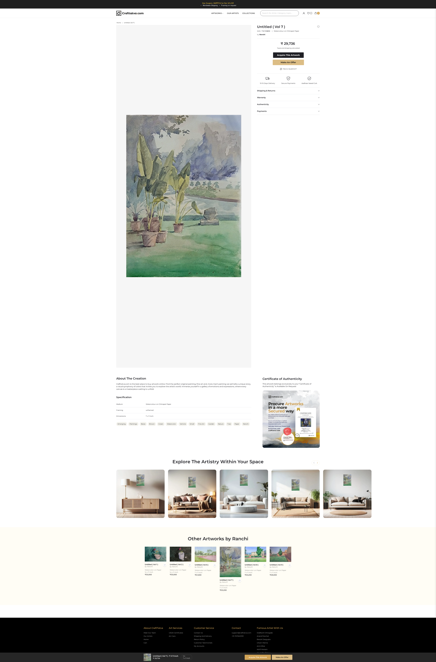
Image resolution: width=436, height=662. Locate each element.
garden (211, 424)
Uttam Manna (262, 643)
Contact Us (198, 633)
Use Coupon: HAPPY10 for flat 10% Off (218, 3)
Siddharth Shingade (265, 633)
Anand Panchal (263, 636)
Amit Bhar (261, 646)
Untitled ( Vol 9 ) (276, 565)
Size (184, 656)
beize (143, 424)
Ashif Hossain (262, 649)
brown (152, 424)
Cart (145, 643)
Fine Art (201, 424)
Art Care (172, 636)
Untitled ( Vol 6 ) (201, 565)
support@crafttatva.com (241, 633)
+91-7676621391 (238, 636)
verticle (183, 424)
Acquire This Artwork (258, 657)
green (160, 424)
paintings (133, 424)
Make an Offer (288, 62)
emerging (122, 424)
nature (220, 424)
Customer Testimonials (203, 643)
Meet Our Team (150, 633)
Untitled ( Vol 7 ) (226, 580)
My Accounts (199, 646)
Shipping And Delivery (203, 636)
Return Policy (199, 639)
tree (229, 424)
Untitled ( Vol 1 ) (151, 564)
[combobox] (279, 13)
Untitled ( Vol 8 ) (251, 565)
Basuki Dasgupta (263, 639)
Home (119, 23)
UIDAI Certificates (176, 633)
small (192, 424)
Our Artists (148, 636)
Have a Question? (290, 69)
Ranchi (262, 35)
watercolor (171, 424)
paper (237, 424)
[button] (317, 463)
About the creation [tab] (131, 378)
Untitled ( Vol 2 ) (176, 564)
